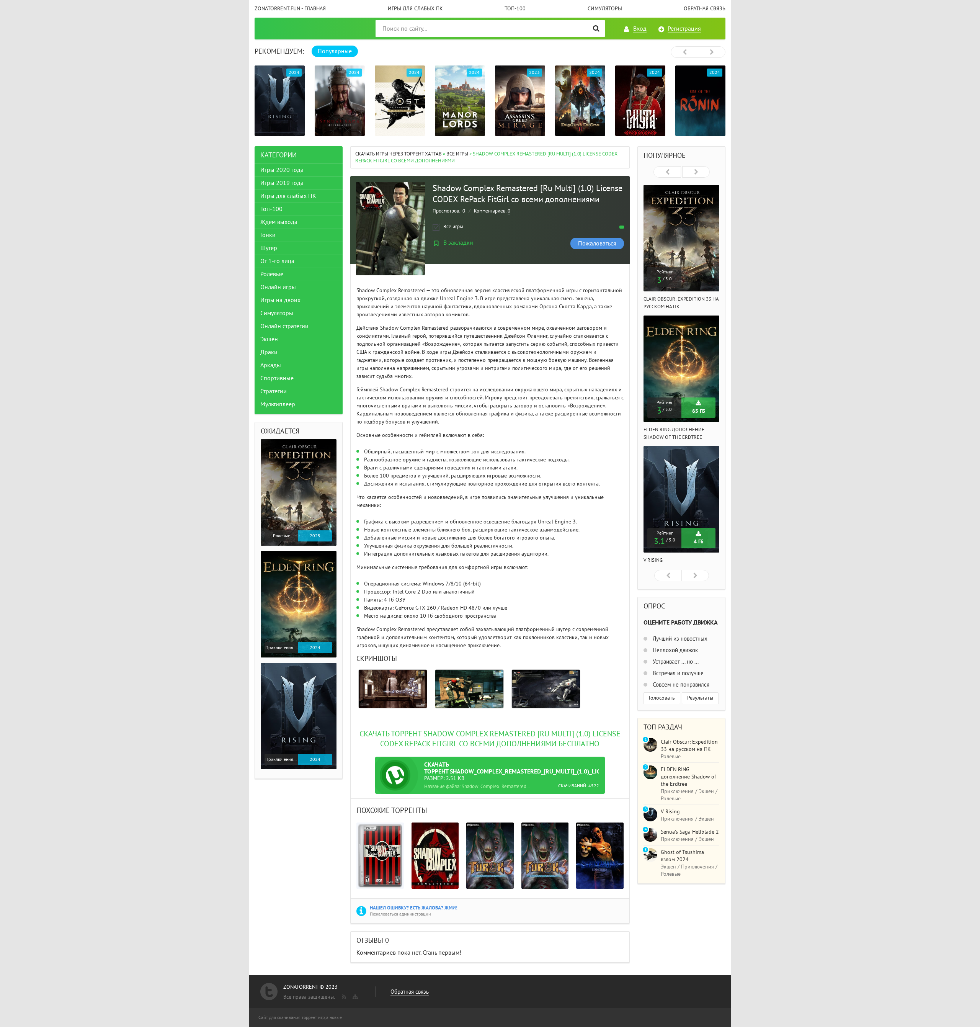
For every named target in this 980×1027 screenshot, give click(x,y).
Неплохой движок (674, 650)
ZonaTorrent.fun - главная (290, 8)
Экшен (269, 339)
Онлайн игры (278, 287)
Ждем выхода (278, 222)
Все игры (457, 154)
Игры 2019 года (282, 183)
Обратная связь (704, 8)
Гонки (268, 235)
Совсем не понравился (680, 684)
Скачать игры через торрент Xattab (398, 154)
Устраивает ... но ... (675, 661)
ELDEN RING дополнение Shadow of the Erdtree (688, 776)
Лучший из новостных (679, 638)
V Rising (653, 560)
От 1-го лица (277, 261)
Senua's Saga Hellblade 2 (690, 832)
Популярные (335, 51)
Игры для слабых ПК (415, 8)
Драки (269, 352)
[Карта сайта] (354, 995)
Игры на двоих (280, 300)
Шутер (268, 248)
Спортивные (277, 378)
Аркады (270, 365)
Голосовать (662, 698)
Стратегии (273, 391)
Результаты (700, 698)
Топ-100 (515, 8)
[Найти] (596, 28)
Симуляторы (605, 8)
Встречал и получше (677, 673)
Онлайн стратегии (284, 326)
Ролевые (271, 274)
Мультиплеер (277, 404)
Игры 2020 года (282, 170)
